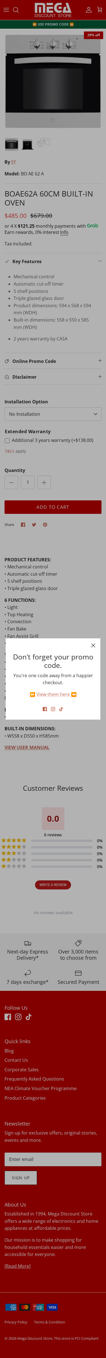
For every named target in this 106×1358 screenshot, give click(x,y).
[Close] (93, 645)
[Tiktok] (61, 709)
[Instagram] (53, 709)
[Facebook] (45, 709)
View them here (53, 694)
